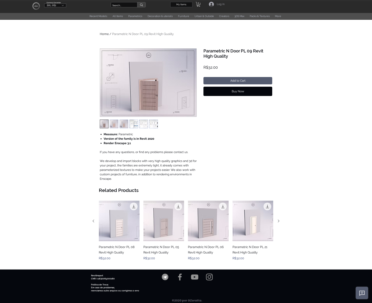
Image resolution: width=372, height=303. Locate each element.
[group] (186, 233)
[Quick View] (119, 221)
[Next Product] (278, 221)
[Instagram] (209, 277)
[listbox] (55, 5)
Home (104, 34)
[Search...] (141, 4)
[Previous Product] (93, 221)
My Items (181, 4)
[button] (55, 5)
